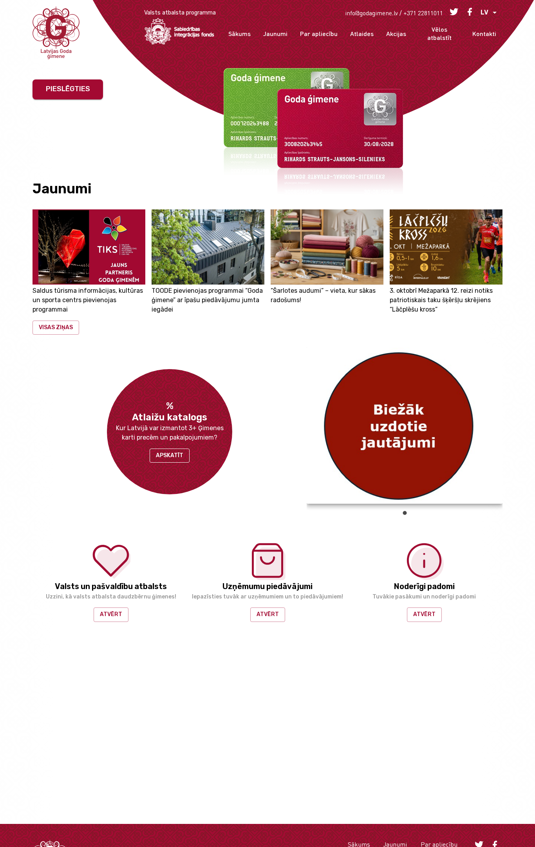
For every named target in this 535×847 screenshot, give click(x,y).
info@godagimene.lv (371, 13)
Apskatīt (169, 455)
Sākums (239, 33)
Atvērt (111, 614)
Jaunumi (275, 33)
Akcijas (396, 33)
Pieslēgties (68, 89)
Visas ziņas (56, 327)
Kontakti (484, 33)
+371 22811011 (423, 13)
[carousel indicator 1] (405, 513)
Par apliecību (319, 33)
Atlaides (362, 33)
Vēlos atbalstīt (439, 33)
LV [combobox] (484, 12)
